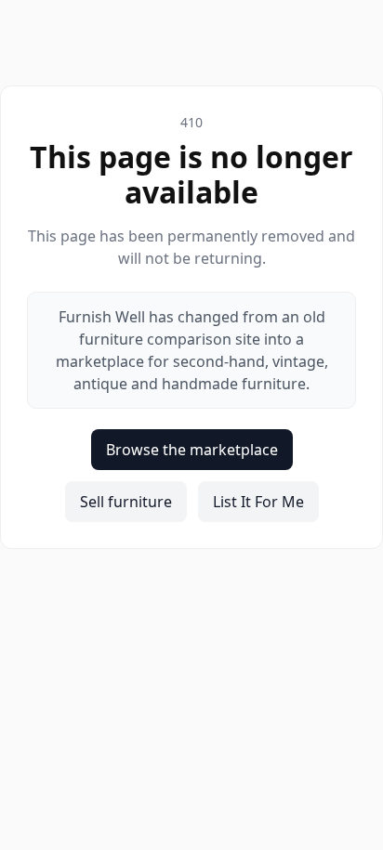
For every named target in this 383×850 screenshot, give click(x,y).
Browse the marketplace (192, 449)
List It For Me (258, 501)
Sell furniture (126, 501)
